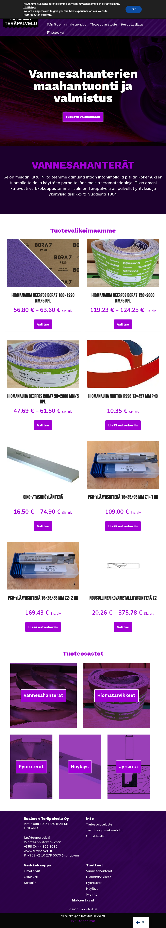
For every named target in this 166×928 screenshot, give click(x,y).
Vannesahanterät (43, 695)
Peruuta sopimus (83, 921)
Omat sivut (32, 871)
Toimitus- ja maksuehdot (66, 24)
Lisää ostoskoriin (123, 425)
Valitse (43, 324)
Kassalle (30, 883)
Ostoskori (58, 32)
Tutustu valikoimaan (82, 117)
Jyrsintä (128, 766)
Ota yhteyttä (95, 836)
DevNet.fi (99, 916)
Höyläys (80, 766)
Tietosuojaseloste (103, 24)
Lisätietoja (29, 7)
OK (134, 9)
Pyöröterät (31, 766)
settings (46, 15)
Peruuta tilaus (132, 24)
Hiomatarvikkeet (116, 695)
